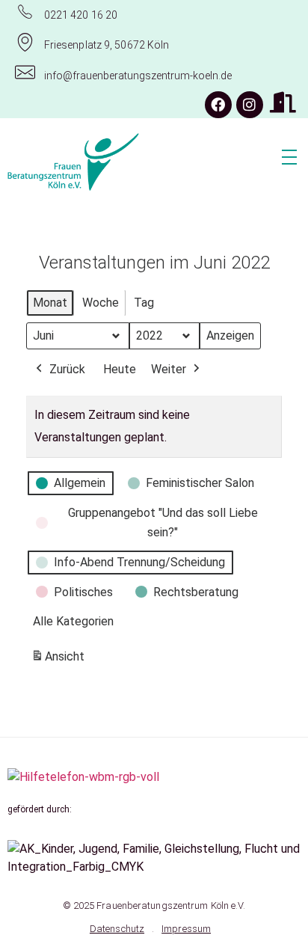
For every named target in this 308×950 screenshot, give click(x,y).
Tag (144, 302)
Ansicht (60, 660)
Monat (50, 302)
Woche (100, 302)
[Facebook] (218, 104)
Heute (119, 369)
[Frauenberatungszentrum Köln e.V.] (118, 162)
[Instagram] (249, 104)
